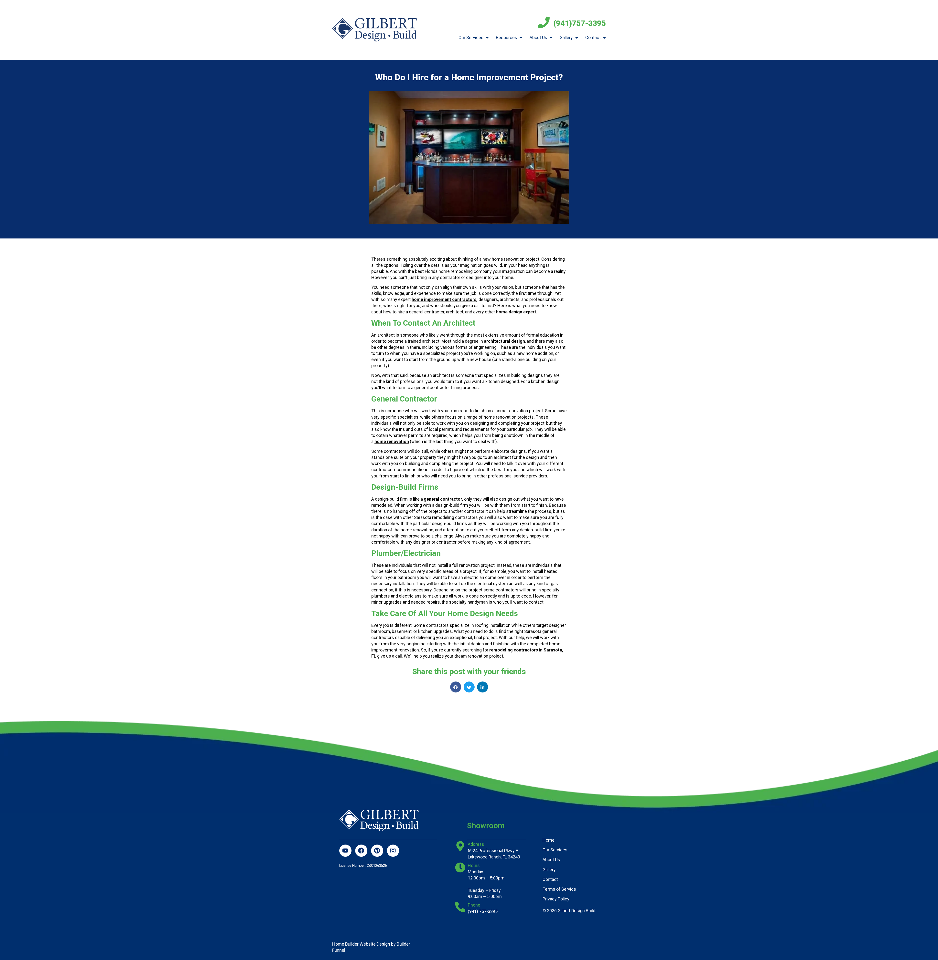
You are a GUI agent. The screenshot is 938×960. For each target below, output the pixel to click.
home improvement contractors (444, 299)
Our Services (470, 37)
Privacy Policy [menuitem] (556, 898)
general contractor (443, 499)
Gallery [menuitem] (549, 869)
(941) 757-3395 (483, 911)
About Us (538, 37)
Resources (506, 37)
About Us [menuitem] (551, 859)
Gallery (566, 37)
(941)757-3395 (579, 23)
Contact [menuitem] (550, 879)
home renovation (391, 441)
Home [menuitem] (548, 840)
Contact (593, 37)
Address (476, 844)
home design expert (516, 311)
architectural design (504, 341)
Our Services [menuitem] (555, 849)
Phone (474, 905)
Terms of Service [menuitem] (559, 889)
